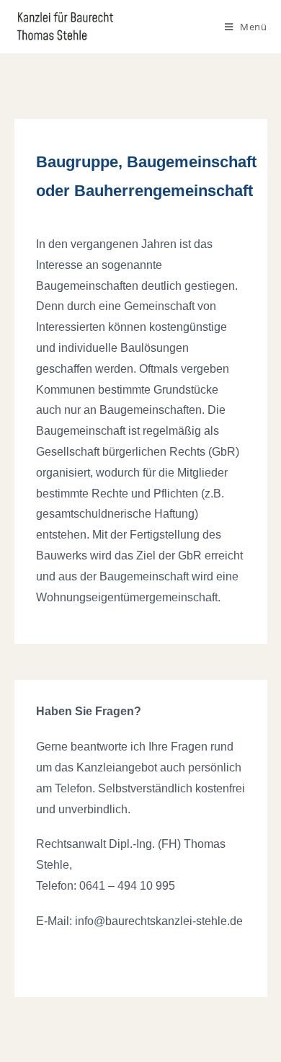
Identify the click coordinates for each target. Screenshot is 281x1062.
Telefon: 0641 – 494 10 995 (105, 886)
